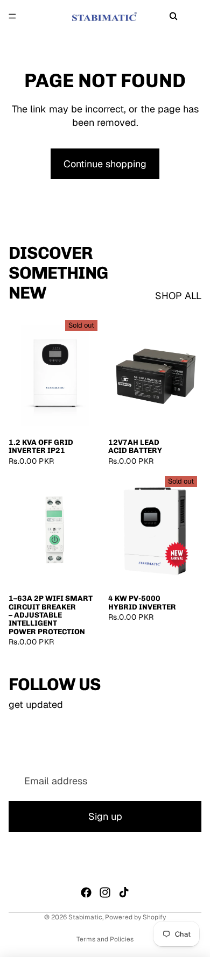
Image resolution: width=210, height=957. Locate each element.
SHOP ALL (178, 295)
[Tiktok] (123, 892)
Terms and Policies (105, 939)
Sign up (105, 817)
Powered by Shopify (135, 917)
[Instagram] (105, 892)
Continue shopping (105, 164)
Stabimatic (85, 917)
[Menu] (12, 16)
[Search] (173, 16)
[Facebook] (86, 892)
